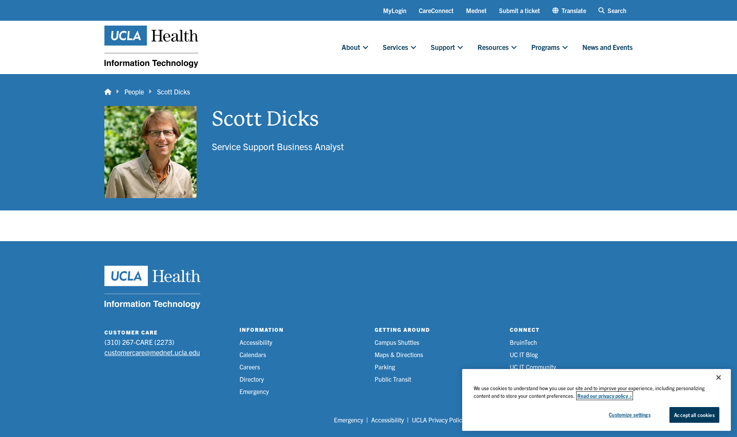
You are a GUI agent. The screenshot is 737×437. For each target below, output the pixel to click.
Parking (385, 367)
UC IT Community (533, 367)
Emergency (254, 391)
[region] (596, 400)
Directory (252, 379)
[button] (569, 10)
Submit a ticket (519, 10)
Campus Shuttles (397, 342)
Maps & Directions (399, 354)
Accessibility (256, 342)
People (134, 91)
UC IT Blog (524, 354)
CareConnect (436, 10)
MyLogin (395, 10)
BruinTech (523, 342)
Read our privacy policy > (604, 395)
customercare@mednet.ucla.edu (152, 352)
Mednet (476, 10)
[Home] (107, 91)
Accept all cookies (694, 415)
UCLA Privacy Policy (438, 420)
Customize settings (629, 414)
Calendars (253, 354)
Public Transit (393, 379)
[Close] (718, 377)
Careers (250, 367)
